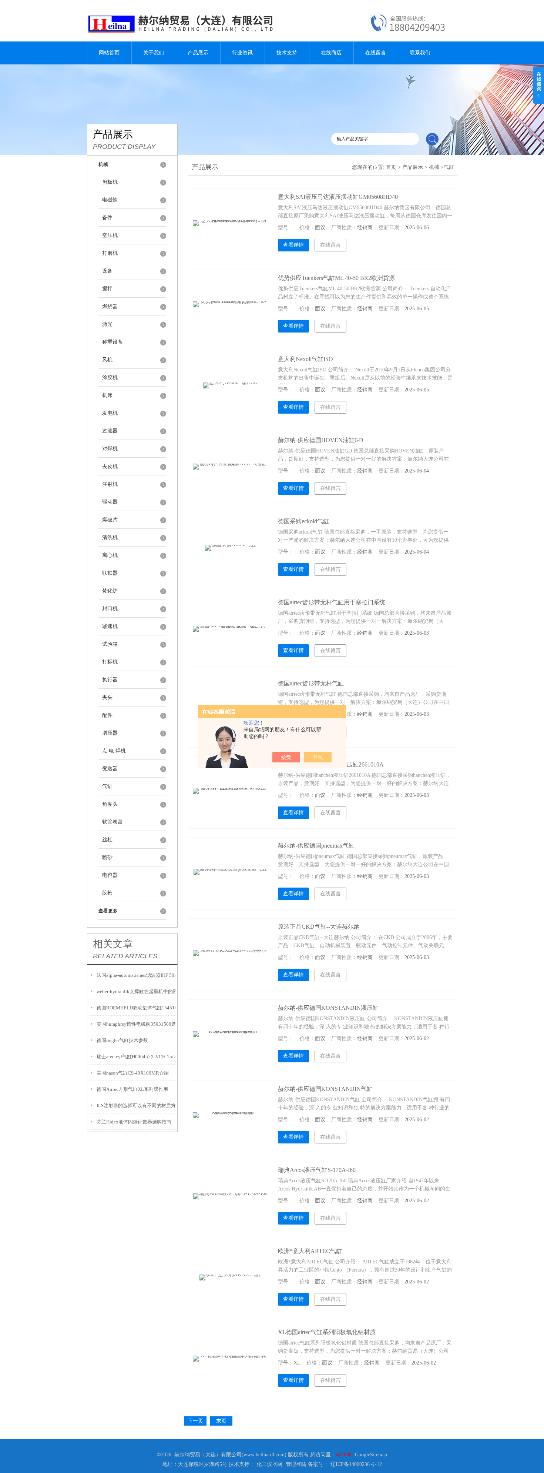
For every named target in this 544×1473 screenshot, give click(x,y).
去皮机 (110, 466)
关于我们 (153, 53)
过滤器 (110, 431)
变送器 (110, 768)
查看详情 (293, 245)
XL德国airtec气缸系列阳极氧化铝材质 (327, 1332)
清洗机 (110, 537)
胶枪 (107, 893)
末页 (221, 1421)
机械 (434, 167)
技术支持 (286, 53)
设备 (107, 271)
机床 (107, 395)
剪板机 (110, 182)
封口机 (110, 608)
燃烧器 (110, 306)
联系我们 (420, 53)
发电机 (110, 413)
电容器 (110, 875)
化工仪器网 (269, 1464)
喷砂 (107, 857)
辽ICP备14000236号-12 (356, 1464)
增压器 (110, 733)
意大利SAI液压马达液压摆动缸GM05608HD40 (338, 197)
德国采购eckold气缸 (303, 521)
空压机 (110, 235)
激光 (107, 324)
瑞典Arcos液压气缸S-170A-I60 (317, 1170)
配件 (107, 715)
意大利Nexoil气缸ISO (305, 359)
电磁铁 (110, 200)
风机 (107, 360)
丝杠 (107, 839)
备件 (107, 217)
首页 (391, 167)
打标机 (110, 662)
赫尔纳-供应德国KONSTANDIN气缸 (325, 1089)
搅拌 (107, 288)
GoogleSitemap (371, 1454)
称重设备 (112, 342)
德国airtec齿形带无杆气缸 (311, 683)
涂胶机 (110, 377)
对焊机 (110, 448)
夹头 (107, 697)
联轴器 (110, 573)
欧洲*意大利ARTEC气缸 (310, 1251)
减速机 (110, 626)
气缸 (107, 786)
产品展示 (198, 53)
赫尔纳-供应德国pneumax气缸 (316, 845)
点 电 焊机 (114, 751)
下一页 (195, 1421)
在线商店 (331, 53)
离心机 (110, 555)
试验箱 (110, 644)
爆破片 (110, 519)
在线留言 (375, 53)
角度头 (110, 804)
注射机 (110, 484)
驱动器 (110, 502)
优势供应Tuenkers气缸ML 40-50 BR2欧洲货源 (336, 278)
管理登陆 (296, 1464)
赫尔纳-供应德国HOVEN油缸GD (320, 440)
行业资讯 (242, 53)
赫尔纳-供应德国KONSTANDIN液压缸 (328, 1008)
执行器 (110, 679)
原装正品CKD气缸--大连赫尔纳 (319, 926)
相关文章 (113, 943)
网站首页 (109, 53)
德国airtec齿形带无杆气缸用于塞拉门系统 (331, 602)
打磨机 (110, 253)
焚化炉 (110, 591)
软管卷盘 (112, 822)
